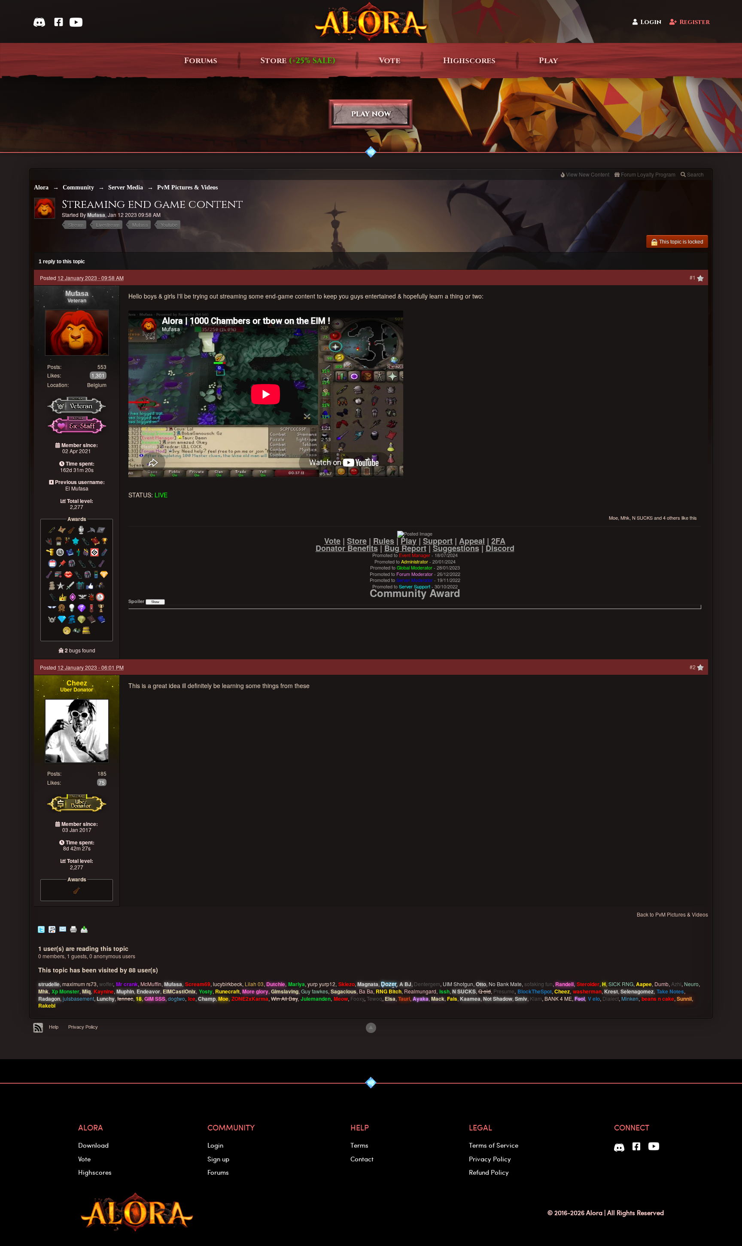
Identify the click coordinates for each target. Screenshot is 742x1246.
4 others (671, 517)
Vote (389, 60)
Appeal (472, 540)
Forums (200, 60)
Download (93, 1145)
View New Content (587, 174)
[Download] (84, 928)
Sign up (218, 1159)
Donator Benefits (347, 548)
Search (695, 174)
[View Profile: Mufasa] (77, 331)
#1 (693, 277)
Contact (362, 1159)
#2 (693, 666)
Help (53, 1027)
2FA (498, 540)
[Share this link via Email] (62, 928)
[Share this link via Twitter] (41, 928)
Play (548, 60)
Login (650, 22)
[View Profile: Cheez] (77, 730)
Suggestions (456, 548)
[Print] (73, 928)
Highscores (469, 60)
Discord (500, 548)
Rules (383, 540)
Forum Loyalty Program (648, 174)
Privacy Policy (83, 1027)
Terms (359, 1145)
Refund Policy (489, 1172)
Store (298, 60)
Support (438, 540)
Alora (41, 187)
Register (694, 22)
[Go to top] (371, 1028)
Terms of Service (493, 1145)
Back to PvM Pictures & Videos (672, 914)
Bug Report (405, 548)
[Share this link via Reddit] (52, 928)
